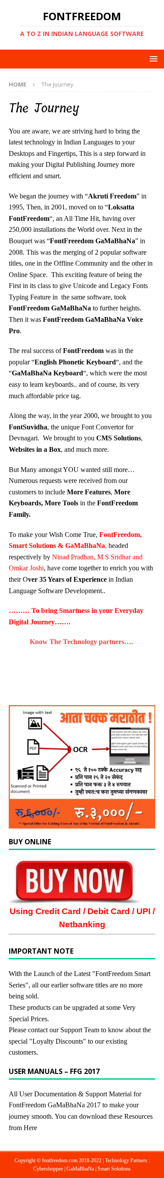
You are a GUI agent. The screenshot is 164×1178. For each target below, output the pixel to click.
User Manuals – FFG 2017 (54, 1071)
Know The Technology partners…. (82, 641)
